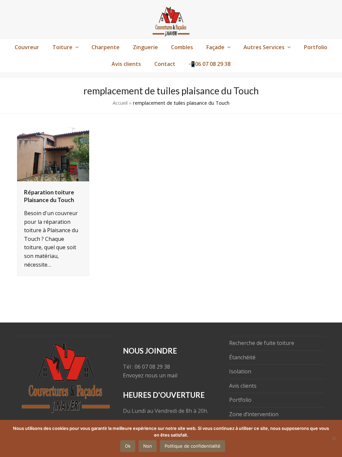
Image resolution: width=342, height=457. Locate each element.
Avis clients (242, 385)
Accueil (120, 102)
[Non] (333, 438)
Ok (128, 446)
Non (147, 446)
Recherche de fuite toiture (261, 343)
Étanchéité (242, 357)
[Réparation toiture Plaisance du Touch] (53, 153)
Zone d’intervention (254, 414)
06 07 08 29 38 (152, 366)
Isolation (240, 371)
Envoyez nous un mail (150, 375)
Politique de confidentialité (192, 446)
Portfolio (240, 399)
